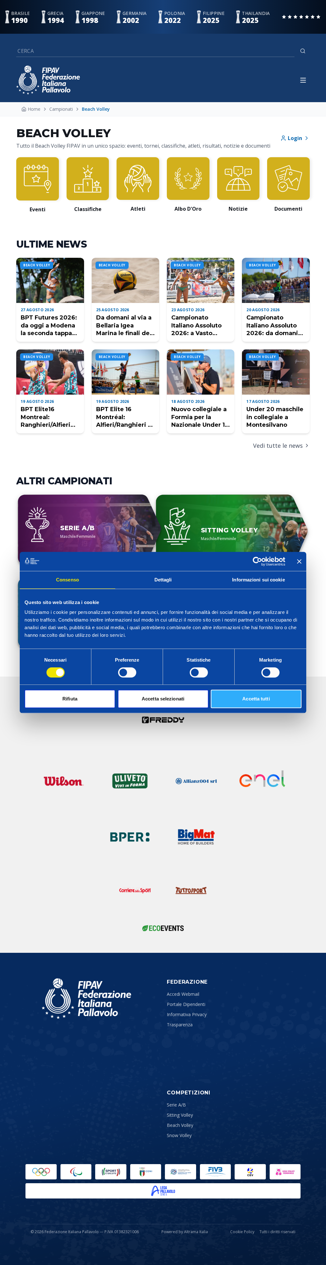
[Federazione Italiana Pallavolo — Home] (48, 80)
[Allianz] (196, 781)
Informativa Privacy (187, 1014)
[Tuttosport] (191, 890)
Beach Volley (180, 1125)
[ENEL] (262, 781)
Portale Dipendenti (186, 1004)
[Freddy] (163, 719)
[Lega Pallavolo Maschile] (163, 1190)
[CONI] (145, 1171)
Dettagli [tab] (163, 579)
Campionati (61, 109)
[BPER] (130, 837)
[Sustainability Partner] (163, 928)
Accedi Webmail (183, 994)
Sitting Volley (180, 1115)
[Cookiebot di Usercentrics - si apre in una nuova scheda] (257, 561)
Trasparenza (180, 1025)
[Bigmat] (196, 837)
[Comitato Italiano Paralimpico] (180, 1171)
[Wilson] (64, 781)
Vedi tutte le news (278, 445)
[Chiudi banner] (299, 561)
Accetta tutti (256, 698)
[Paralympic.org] (76, 1171)
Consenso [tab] (67, 579)
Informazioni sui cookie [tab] (258, 579)
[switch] (127, 672)
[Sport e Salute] (110, 1171)
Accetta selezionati (163, 698)
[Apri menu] (303, 80)
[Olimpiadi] (41, 1171)
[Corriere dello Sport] (135, 890)
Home (34, 109)
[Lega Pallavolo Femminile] (285, 1171)
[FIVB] (215, 1171)
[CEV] (250, 1171)
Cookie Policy (242, 1231)
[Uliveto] (130, 781)
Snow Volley (179, 1135)
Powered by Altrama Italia (184, 1231)
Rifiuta (69, 698)
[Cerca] (303, 51)
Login (295, 138)
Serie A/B (176, 1105)
